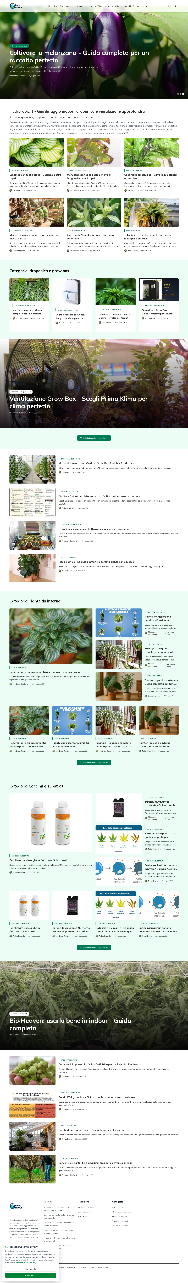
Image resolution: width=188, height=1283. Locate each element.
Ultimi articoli (52, 6)
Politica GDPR (72, 1268)
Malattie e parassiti (123, 6)
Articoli (48, 1201)
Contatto (61, 1268)
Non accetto (31, 1269)
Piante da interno (105, 6)
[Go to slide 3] (183, 94)
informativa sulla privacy (26, 1263)
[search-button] (169, 6)
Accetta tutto (30, 1275)
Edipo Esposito (84, 1212)
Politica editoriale (87, 1268)
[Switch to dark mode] (176, 6)
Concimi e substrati (140, 6)
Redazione (83, 1201)
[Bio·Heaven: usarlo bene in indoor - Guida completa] (94, 1005)
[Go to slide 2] (180, 94)
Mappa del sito (102, 1268)
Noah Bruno (14, 1034)
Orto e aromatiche (67, 6)
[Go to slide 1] (178, 94)
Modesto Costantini (17, 75)
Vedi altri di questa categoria (92, 438)
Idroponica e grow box (86, 6)
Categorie (117, 1201)
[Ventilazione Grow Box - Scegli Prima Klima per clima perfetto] (94, 383)
